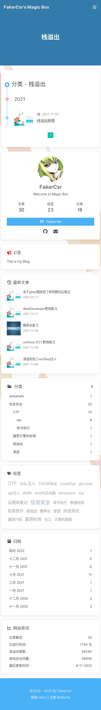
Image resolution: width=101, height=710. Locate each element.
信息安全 (40, 502)
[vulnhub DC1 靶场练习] (14, 345)
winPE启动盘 (45, 493)
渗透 (56, 511)
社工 (47, 519)
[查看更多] (91, 387)
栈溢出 (32, 511)
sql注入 (14, 493)
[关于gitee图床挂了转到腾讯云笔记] (14, 295)
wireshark (66, 493)
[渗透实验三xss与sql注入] (14, 362)
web (27, 493)
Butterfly (63, 697)
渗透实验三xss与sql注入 (40, 359)
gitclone (86, 484)
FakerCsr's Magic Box (26, 7)
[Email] (56, 231)
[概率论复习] (14, 328)
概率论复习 (30, 325)
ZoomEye (68, 484)
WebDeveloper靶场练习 (40, 309)
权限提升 (16, 511)
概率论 (45, 511)
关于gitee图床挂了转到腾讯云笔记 (46, 292)
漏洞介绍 (15, 519)
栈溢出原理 (45, 121)
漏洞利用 (33, 519)
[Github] (45, 231)
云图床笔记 (18, 502)
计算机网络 (63, 519)
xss (81, 493)
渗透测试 (71, 511)
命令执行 (60, 502)
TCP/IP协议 (47, 484)
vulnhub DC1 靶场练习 (39, 342)
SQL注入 (27, 483)
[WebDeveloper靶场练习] (14, 312)
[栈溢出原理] (23, 118)
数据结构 (77, 502)
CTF (12, 483)
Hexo (43, 697)
